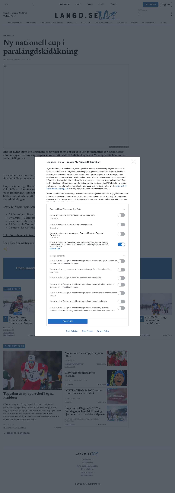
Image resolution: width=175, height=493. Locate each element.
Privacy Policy (103, 331)
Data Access (87, 331)
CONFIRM (68, 321)
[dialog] (87, 246)
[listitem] (87, 209)
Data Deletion (72, 331)
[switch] (121, 215)
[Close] (134, 162)
